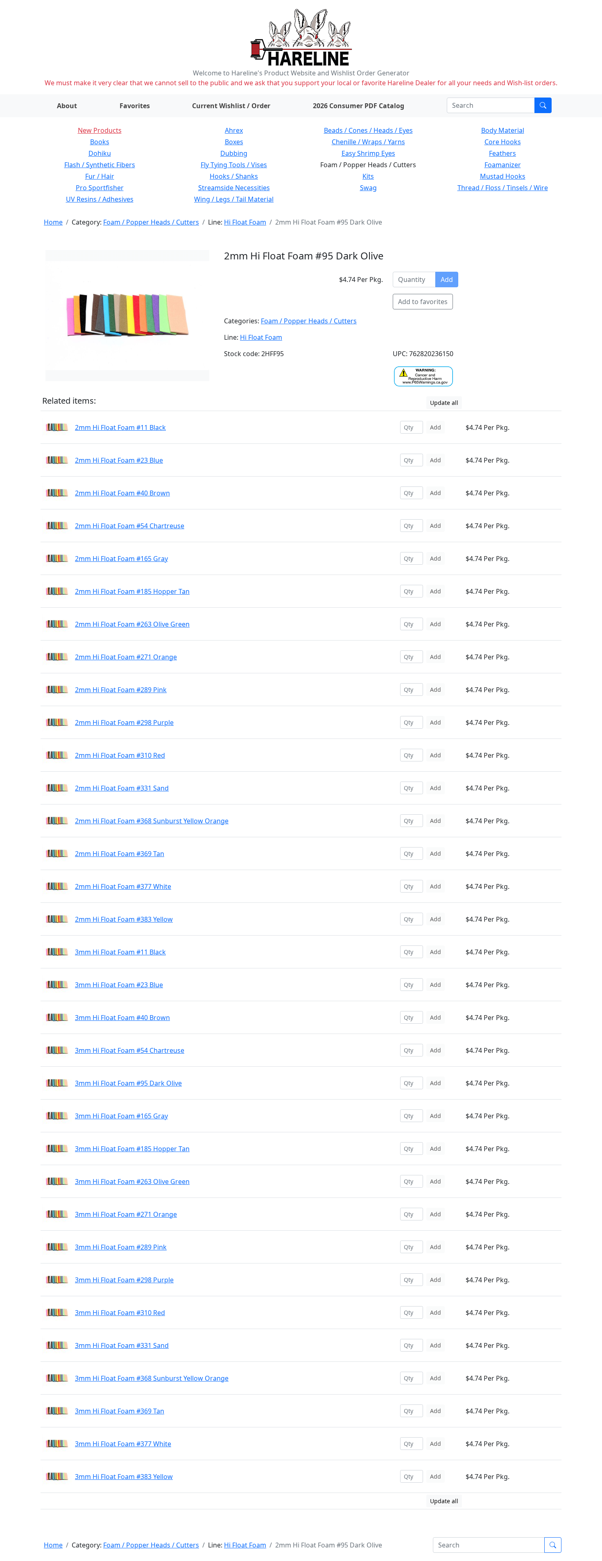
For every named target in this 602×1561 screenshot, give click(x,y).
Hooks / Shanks (234, 176)
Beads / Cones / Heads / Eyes (368, 130)
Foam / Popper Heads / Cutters (151, 222)
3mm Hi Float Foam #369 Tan (119, 1411)
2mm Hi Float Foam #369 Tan (119, 853)
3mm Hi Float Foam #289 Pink (121, 1247)
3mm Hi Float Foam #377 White (123, 1443)
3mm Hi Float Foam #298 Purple (124, 1279)
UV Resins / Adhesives (100, 199)
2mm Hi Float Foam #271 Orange (126, 656)
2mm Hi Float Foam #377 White (123, 886)
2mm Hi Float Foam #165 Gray (121, 558)
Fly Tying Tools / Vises (234, 164)
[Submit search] (543, 105)
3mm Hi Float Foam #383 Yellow (124, 1476)
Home (53, 222)
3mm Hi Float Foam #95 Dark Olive (128, 1083)
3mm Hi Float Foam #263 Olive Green (132, 1181)
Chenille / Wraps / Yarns (368, 141)
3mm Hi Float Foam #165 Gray (121, 1115)
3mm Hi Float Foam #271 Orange (126, 1214)
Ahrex (234, 130)
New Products (100, 130)
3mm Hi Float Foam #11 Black (120, 952)
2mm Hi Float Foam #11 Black (120, 427)
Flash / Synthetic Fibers (99, 164)
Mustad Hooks (502, 176)
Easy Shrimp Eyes (368, 153)
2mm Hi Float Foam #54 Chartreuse (129, 525)
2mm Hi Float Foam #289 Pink (121, 689)
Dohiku (99, 153)
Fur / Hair (99, 176)
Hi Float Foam (245, 222)
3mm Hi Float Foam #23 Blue (119, 984)
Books (99, 141)
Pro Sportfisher (100, 187)
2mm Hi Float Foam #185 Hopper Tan (132, 591)
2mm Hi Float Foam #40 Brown (122, 493)
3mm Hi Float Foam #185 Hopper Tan (132, 1148)
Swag (368, 187)
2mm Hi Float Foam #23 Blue (119, 460)
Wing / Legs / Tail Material (234, 199)
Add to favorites (423, 301)
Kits (368, 176)
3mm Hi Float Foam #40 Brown (122, 1017)
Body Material (502, 130)
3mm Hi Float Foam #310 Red (120, 1312)
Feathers (502, 153)
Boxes (234, 141)
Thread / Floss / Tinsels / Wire (502, 187)
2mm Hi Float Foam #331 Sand (122, 788)
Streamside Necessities (234, 187)
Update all (444, 403)
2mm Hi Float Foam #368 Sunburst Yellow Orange (152, 820)
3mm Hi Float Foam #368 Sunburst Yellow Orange (152, 1378)
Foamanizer (502, 164)
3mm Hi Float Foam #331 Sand (122, 1345)
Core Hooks (502, 141)
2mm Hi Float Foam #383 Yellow (124, 919)
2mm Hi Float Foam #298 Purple (124, 722)
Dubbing (233, 153)
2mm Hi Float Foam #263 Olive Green (132, 624)
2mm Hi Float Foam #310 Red (120, 755)
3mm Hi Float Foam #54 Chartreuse (129, 1050)
